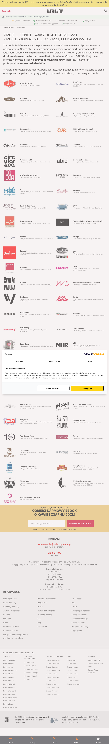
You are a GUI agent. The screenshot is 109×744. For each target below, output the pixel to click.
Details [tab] (89, 361)
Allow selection (53, 388)
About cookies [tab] (54, 361)
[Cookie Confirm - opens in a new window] (94, 354)
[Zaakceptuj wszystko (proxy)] (87, 388)
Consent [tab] (19, 361)
